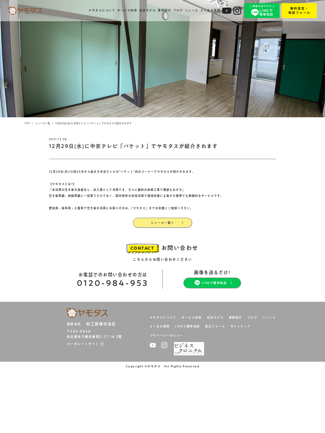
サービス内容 (127, 10)
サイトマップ (240, 326)
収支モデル (147, 10)
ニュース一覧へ (162, 222)
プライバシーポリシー (166, 335)
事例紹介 (164, 10)
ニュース (191, 10)
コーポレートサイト (83, 344)
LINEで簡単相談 (214, 282)
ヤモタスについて (102, 10)
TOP (27, 123)
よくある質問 (210, 10)
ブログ (178, 10)
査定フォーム (215, 326)
